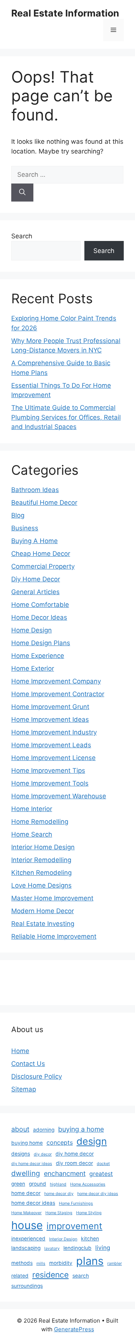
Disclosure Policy (36, 1076)
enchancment (65, 1173)
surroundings (27, 1286)
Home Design (31, 630)
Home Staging (58, 1212)
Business (24, 528)
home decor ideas (33, 1203)
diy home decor (75, 1154)
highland (58, 1184)
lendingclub (77, 1248)
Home (20, 1051)
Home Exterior (32, 668)
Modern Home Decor (42, 911)
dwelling (25, 1173)
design (91, 1141)
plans (90, 1260)
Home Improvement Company (56, 681)
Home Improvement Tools (49, 783)
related (19, 1276)
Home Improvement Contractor (57, 694)
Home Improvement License (53, 758)
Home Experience (37, 655)
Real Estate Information (65, 13)
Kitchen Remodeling (41, 872)
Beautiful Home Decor (44, 502)
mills (40, 1263)
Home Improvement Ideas (50, 719)
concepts (59, 1142)
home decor (25, 1193)
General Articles (35, 592)
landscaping (25, 1248)
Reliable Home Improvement (53, 936)
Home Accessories (87, 1184)
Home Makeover (26, 1212)
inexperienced (28, 1239)
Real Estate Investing (42, 923)
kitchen (90, 1239)
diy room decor (74, 1163)
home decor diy (59, 1193)
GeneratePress (74, 1329)
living (102, 1247)
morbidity (60, 1263)
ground (37, 1184)
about (20, 1129)
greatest (101, 1173)
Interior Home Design (43, 847)
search (80, 1276)
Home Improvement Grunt (50, 706)
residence (50, 1274)
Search (21, 236)
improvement (74, 1226)
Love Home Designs (41, 885)
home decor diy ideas (97, 1193)
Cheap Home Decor (40, 553)
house (27, 1225)
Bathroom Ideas (35, 490)
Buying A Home (34, 541)
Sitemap (23, 1089)
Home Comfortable (40, 604)
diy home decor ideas (31, 1163)
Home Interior (31, 809)
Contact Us (28, 1063)
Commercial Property (43, 566)
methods (22, 1263)
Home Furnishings (76, 1203)
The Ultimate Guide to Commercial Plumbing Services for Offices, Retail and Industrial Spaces (66, 417)
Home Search (31, 834)
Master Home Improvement (52, 898)
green (18, 1184)
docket (103, 1163)
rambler (114, 1263)
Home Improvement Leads (51, 745)
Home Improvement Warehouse (58, 796)
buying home (27, 1143)
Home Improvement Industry (54, 732)
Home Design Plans (40, 643)
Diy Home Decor (35, 579)
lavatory (52, 1248)
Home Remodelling (39, 821)
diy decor (43, 1154)
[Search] (22, 193)
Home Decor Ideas (39, 617)
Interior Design (63, 1239)
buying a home (81, 1129)
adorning (43, 1130)
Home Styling (89, 1212)
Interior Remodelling (41, 860)
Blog (17, 515)
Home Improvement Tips (48, 770)
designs (20, 1154)
